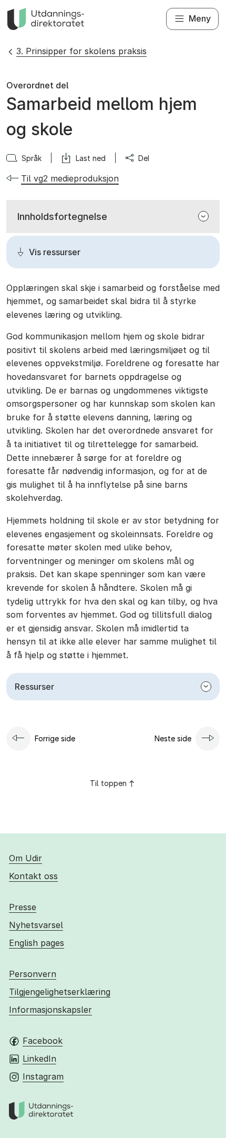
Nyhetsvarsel (36, 925)
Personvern (32, 974)
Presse (22, 907)
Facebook (43, 1040)
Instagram (43, 1076)
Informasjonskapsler (50, 1009)
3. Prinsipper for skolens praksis (81, 51)
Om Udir (25, 858)
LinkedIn (39, 1058)
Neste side (173, 738)
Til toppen (108, 783)
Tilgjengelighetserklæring (59, 991)
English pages (36, 943)
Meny (200, 18)
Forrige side (55, 738)
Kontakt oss (33, 876)
